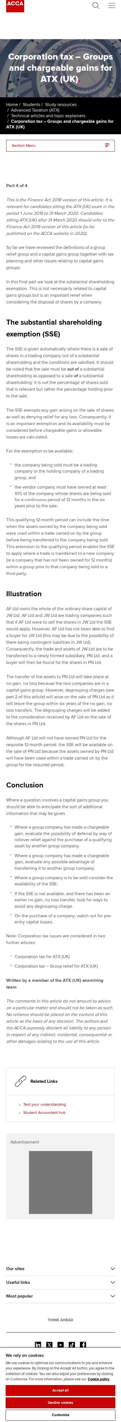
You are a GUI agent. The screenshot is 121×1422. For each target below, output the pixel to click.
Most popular (19, 1296)
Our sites (15, 1269)
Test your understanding (44, 1104)
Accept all (60, 1390)
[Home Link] (60, 1320)
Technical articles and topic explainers (48, 116)
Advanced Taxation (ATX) (35, 110)
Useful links (18, 1282)
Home (12, 104)
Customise (60, 1415)
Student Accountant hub (44, 1112)
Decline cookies (60, 1402)
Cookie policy (98, 1379)
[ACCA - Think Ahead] (15, 11)
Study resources (61, 104)
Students (31, 104)
